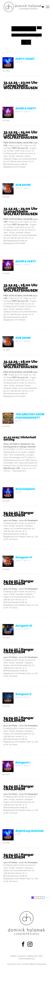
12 (43, 897)
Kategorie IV (23, 557)
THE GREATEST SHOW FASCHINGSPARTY (29, 416)
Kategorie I (22, 762)
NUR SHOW (23, 185)
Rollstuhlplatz (25, 489)
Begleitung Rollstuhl (29, 830)
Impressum (21, 956)
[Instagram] (29, 944)
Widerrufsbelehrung (26, 959)
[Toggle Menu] (47, 7)
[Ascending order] (39, 27)
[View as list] (28, 41)
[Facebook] (23, 944)
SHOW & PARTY (25, 108)
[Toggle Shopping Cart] (43, 7)
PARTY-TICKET (25, 58)
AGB (40, 956)
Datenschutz (33, 956)
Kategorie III (23, 625)
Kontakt (13, 956)
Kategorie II (23, 694)
